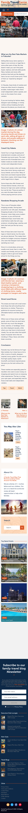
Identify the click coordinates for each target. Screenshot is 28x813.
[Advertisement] (7, 44)
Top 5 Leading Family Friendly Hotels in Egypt (18, 451)
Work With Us (5, 794)
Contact (3, 798)
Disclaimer (4, 792)
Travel (12, 388)
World (3, 24)
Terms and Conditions (7, 789)
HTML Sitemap (5, 796)
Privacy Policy (19, 707)
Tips (4, 388)
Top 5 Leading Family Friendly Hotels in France (18, 435)
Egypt (17, 458)
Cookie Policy (5, 790)
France (18, 442)
